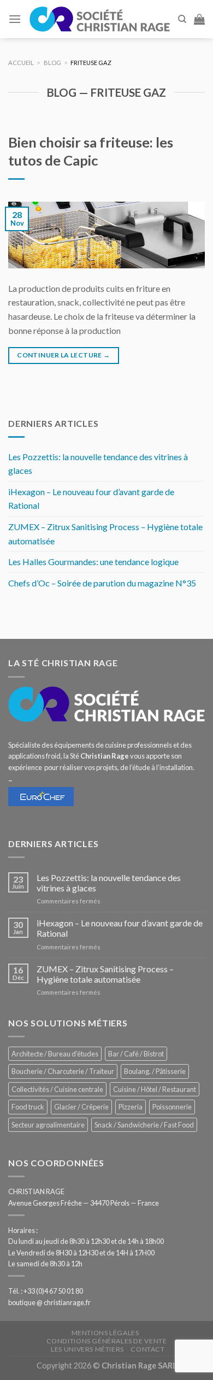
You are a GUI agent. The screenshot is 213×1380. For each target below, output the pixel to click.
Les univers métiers (87, 1349)
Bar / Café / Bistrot (136, 1053)
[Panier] (199, 19)
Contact (147, 1349)
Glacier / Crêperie (81, 1106)
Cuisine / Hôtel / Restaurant (154, 1089)
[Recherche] (182, 19)
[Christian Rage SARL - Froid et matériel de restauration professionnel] (99, 19)
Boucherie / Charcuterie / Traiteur (62, 1071)
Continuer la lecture (63, 355)
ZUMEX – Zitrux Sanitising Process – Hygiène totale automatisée (105, 533)
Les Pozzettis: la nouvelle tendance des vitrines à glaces (98, 463)
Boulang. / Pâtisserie (155, 1071)
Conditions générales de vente (106, 1341)
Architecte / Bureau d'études (54, 1053)
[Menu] (14, 18)
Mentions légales (105, 1333)
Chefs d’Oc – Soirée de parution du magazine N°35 (102, 583)
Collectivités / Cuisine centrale (57, 1089)
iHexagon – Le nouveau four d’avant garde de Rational (91, 498)
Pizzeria (131, 1106)
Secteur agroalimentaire (48, 1124)
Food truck (27, 1106)
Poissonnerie (172, 1106)
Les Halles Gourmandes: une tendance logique (93, 561)
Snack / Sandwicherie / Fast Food (144, 1124)
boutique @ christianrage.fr (49, 1302)
